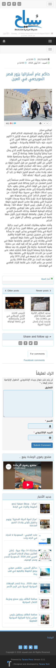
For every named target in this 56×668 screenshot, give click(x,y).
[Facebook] (14, 4)
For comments (37, 354)
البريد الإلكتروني (43, 432)
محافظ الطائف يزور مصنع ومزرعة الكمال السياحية (21, 600)
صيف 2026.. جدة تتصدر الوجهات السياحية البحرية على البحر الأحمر (21, 585)
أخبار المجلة (45, 279)
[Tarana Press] (9, 664)
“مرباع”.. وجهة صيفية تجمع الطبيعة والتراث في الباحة (24, 505)
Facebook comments (34, 360)
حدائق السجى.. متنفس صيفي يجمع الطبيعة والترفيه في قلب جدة (22, 571)
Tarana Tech (44, 664)
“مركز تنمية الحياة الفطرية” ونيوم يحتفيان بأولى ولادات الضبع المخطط (21, 522)
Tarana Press (27, 659)
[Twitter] (9, 4)
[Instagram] (4, 4)
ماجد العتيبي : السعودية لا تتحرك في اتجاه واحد (21, 536)
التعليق (49, 387)
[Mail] (19, 4)
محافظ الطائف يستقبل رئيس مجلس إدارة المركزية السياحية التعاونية (23, 618)
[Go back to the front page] (28, 20)
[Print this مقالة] (40, 123)
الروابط (50, 637)
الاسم (49, 421)
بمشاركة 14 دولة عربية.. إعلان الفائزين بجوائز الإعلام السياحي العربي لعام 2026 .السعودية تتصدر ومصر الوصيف (20, 555)
